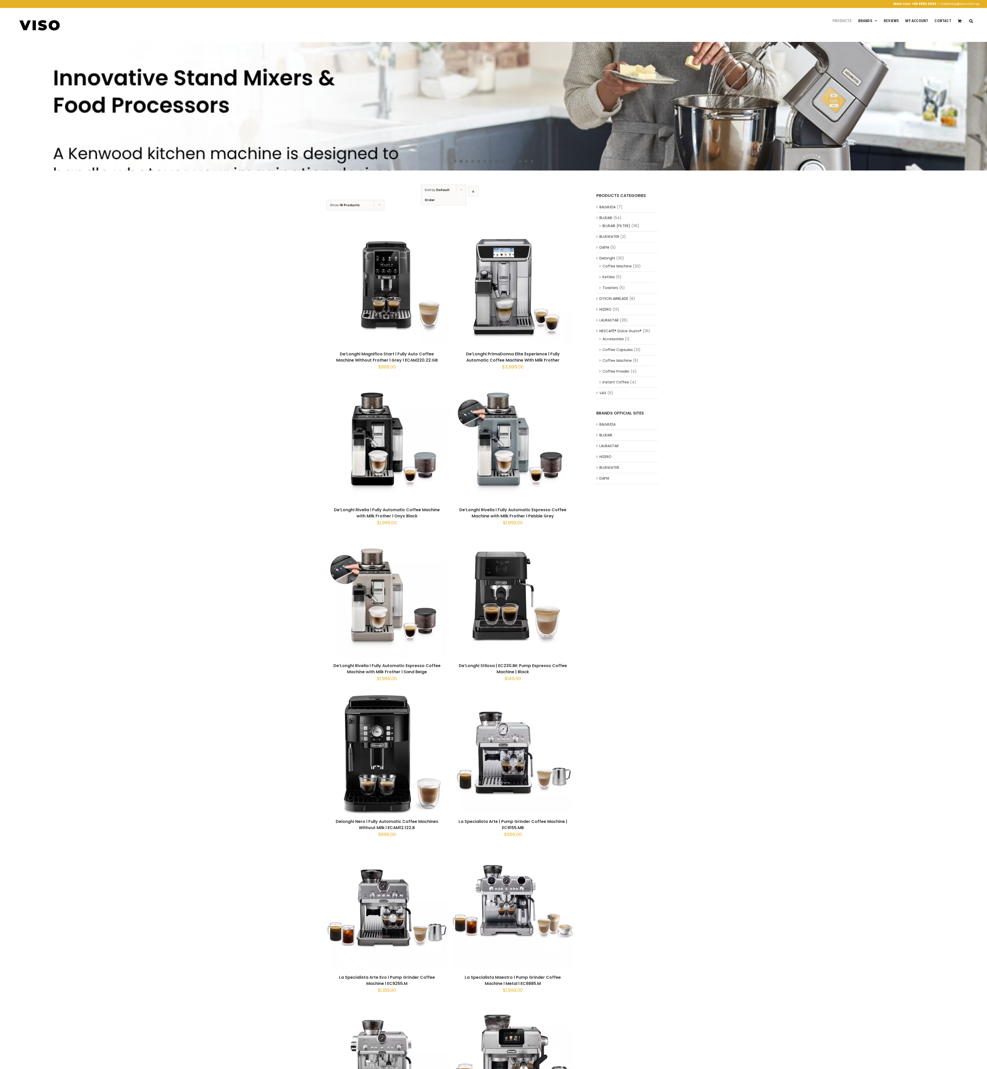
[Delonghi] (493, 106)
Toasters (610, 287)
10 (508, 161)
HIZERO (605, 309)
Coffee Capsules (617, 349)
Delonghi (607, 258)
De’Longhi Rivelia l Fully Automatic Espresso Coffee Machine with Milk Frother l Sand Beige (387, 669)
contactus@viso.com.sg (959, 4)
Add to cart (373, 286)
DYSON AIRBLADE (613, 298)
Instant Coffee (615, 382)
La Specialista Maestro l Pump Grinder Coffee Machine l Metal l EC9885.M (513, 980)
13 (526, 161)
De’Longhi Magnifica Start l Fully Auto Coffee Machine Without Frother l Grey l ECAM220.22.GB (387, 357)
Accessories (613, 339)
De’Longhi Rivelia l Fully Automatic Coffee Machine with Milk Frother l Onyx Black (387, 513)
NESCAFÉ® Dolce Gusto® (620, 331)
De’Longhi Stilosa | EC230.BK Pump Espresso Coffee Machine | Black (513, 669)
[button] (971, 21)
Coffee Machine (617, 266)
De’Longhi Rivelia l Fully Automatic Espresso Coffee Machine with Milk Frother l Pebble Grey (512, 513)
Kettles (608, 277)
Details (407, 286)
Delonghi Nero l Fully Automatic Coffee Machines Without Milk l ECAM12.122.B (387, 825)
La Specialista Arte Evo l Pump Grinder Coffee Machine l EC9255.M (387, 980)
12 (520, 161)
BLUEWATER (609, 236)
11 (514, 161)
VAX (602, 393)
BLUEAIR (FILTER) (616, 225)
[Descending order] (473, 191)
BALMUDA (607, 207)
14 (532, 161)
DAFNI (604, 247)
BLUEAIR (605, 217)
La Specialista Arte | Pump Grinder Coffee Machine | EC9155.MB (513, 825)
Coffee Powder (615, 371)
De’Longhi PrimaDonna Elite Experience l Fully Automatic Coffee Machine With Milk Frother (513, 357)
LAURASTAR (609, 320)
